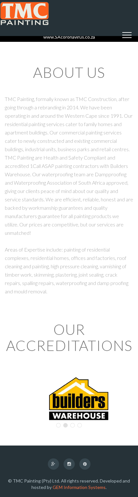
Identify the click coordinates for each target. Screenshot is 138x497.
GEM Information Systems (79, 487)
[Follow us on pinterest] (84, 463)
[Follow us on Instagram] (69, 463)
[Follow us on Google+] (53, 463)
